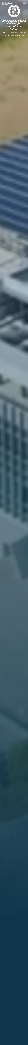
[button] (25, 3)
